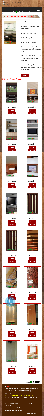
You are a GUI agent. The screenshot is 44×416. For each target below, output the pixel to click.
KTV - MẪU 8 (12, 218)
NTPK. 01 (32, 367)
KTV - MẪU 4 (12, 144)
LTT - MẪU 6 (12, 330)
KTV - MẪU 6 (12, 181)
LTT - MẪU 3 (32, 255)
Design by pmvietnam (32, 413)
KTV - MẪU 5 (32, 144)
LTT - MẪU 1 (32, 218)
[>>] (39, 382)
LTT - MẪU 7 (32, 330)
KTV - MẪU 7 (32, 181)
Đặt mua (25, 75)
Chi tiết (12, 110)
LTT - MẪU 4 (12, 292)
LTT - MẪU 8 (12, 367)
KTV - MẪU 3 (32, 107)
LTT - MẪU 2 (12, 255)
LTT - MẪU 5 (32, 292)
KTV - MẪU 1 (12, 107)
